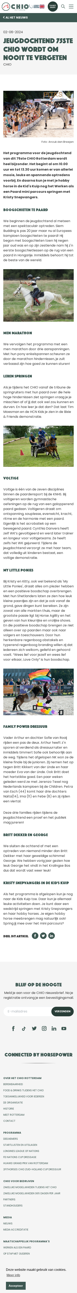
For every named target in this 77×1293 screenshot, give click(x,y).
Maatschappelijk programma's (26, 1241)
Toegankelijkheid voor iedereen (23, 1096)
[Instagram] (44, 1028)
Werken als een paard (17, 1247)
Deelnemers (10, 1139)
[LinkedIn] (54, 1028)
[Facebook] (13, 1028)
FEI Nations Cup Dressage (19, 1157)
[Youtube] (63, 1028)
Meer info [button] (13, 1275)
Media (7, 1217)
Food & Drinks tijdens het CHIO (23, 1090)
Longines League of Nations (21, 1151)
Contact (9, 1121)
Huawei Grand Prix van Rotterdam (25, 1163)
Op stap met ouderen (16, 1253)
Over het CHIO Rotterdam (22, 1078)
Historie (8, 1108)
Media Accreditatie (15, 1229)
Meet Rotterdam (13, 1114)
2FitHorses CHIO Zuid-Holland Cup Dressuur (32, 1169)
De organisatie (13, 1102)
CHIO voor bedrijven (18, 1181)
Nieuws (8, 1223)
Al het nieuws (17, 17)
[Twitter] (34, 1028)
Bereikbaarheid (13, 1084)
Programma (12, 1132)
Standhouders (13, 1205)
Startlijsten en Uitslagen (20, 1145)
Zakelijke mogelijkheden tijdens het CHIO (29, 1187)
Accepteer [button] (16, 1285)
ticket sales (52, 6)
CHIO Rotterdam (15, 6)
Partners (9, 1199)
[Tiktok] (24, 1029)
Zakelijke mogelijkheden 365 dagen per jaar (31, 1193)
